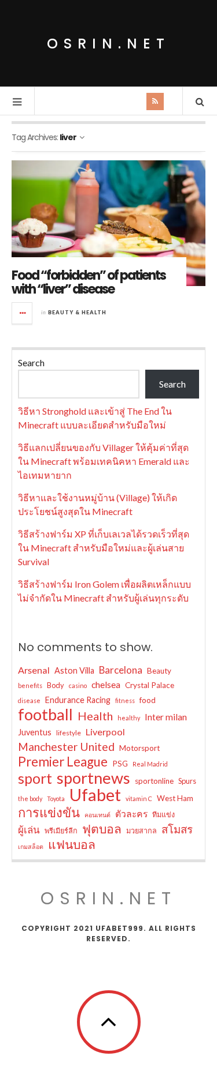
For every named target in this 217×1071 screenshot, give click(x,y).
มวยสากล (141, 830)
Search (31, 362)
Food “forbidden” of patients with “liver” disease (88, 282)
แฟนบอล (71, 844)
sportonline (154, 781)
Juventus (35, 732)
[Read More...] (22, 313)
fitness (125, 700)
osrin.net (108, 43)
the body (30, 798)
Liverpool (105, 731)
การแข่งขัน (49, 813)
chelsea (105, 684)
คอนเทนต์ (97, 814)
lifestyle (68, 732)
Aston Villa (74, 670)
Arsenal (34, 669)
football (45, 714)
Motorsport (139, 748)
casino (78, 685)
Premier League (63, 762)
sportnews (93, 778)
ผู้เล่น (29, 830)
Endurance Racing (78, 700)
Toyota (56, 798)
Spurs (187, 781)
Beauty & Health (77, 312)
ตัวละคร (131, 813)
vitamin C (139, 798)
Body (55, 685)
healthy (128, 717)
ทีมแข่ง (163, 814)
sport (35, 778)
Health (95, 716)
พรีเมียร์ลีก (61, 830)
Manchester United (66, 746)
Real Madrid (150, 764)
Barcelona (120, 670)
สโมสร (177, 829)
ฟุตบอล (102, 829)
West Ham (175, 798)
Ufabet (95, 795)
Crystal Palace (149, 685)
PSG (120, 763)
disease (29, 700)
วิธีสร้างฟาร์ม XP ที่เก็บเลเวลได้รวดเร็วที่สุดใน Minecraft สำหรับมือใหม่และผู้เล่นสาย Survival (103, 547)
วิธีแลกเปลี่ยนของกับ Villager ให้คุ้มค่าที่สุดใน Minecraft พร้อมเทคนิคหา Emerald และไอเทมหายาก (104, 461)
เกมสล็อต (30, 846)
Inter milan (166, 716)
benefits (30, 685)
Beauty (159, 670)
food (147, 700)
